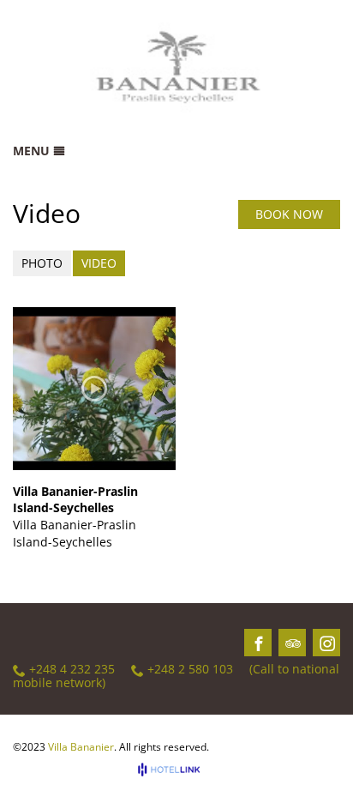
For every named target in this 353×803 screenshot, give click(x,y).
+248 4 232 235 (72, 669)
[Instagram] (327, 643)
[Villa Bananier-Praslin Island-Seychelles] (94, 388)
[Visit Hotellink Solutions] (176, 769)
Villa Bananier (81, 747)
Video (99, 263)
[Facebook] (258, 643)
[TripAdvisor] (293, 643)
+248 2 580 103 (190, 669)
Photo (42, 263)
